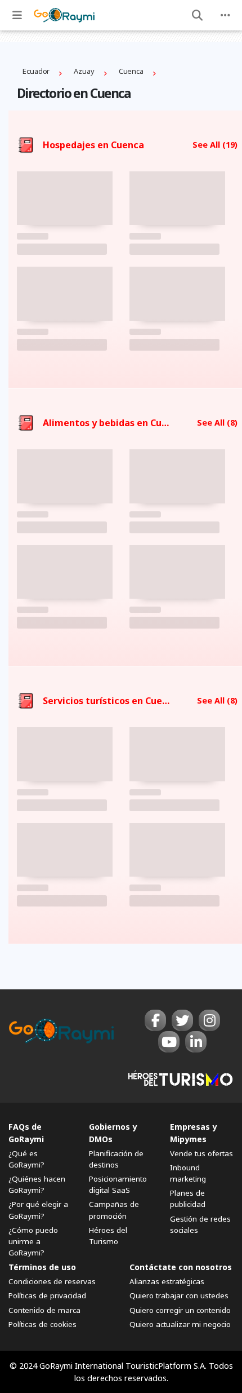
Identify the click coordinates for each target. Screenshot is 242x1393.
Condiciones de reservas (52, 1281)
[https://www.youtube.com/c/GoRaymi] (169, 1042)
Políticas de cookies (42, 1324)
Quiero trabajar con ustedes (178, 1295)
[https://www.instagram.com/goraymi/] (209, 1020)
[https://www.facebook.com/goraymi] (155, 1020)
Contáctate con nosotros (180, 1267)
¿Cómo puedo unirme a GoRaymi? (33, 1241)
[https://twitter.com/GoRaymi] (182, 1020)
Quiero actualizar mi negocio (180, 1324)
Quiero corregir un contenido (180, 1310)
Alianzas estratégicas (166, 1281)
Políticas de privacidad (47, 1295)
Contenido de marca (44, 1310)
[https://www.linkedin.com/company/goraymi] (196, 1042)
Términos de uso (42, 1267)
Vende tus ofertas (201, 1153)
